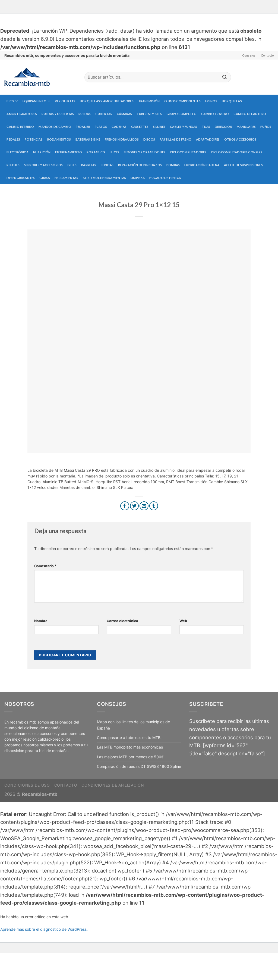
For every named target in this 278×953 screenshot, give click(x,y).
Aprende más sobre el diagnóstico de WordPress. (44, 929)
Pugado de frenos (165, 177)
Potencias (34, 139)
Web (183, 621)
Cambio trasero (215, 114)
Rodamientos (59, 139)
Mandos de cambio (55, 126)
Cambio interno (20, 126)
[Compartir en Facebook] (124, 505)
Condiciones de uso (27, 785)
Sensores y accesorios (43, 165)
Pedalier (83, 126)
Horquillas (232, 101)
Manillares (246, 126)
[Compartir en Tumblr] (153, 505)
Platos (101, 126)
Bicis (10, 101)
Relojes (13, 165)
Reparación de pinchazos (140, 165)
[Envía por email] (144, 505)
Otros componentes (182, 101)
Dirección (223, 126)
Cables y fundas (183, 126)
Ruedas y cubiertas (58, 114)
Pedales (13, 139)
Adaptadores (208, 139)
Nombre (41, 621)
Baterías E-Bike (87, 139)
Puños (265, 126)
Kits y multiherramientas (104, 177)
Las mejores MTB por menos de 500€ (130, 757)
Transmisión (149, 101)
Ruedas (84, 114)
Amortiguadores (22, 114)
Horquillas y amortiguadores (107, 101)
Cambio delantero (249, 114)
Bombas (173, 165)
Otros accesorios (240, 139)
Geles (72, 165)
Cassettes (140, 126)
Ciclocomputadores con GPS (236, 152)
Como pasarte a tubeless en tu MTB (128, 737)
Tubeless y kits (149, 114)
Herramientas (66, 177)
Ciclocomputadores (188, 152)
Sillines (159, 126)
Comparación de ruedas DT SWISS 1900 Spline (139, 766)
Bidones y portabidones (144, 152)
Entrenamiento (68, 152)
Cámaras (124, 114)
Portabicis (96, 152)
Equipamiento (35, 101)
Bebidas (107, 165)
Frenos (211, 101)
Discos (149, 139)
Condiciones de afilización (112, 785)
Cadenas (119, 126)
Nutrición (42, 152)
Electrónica (17, 152)
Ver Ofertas (65, 101)
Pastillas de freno (175, 139)
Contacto (267, 55)
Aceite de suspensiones (243, 165)
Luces (114, 152)
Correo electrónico (122, 621)
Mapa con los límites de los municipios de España (133, 724)
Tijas (206, 126)
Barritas (88, 165)
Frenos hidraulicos (122, 139)
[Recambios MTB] (40, 77)
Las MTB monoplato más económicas (130, 747)
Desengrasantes (21, 177)
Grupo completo (181, 114)
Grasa (44, 177)
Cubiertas (103, 114)
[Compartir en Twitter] (134, 505)
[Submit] (224, 77)
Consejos (248, 55)
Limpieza (138, 177)
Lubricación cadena (201, 165)
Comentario (45, 566)
